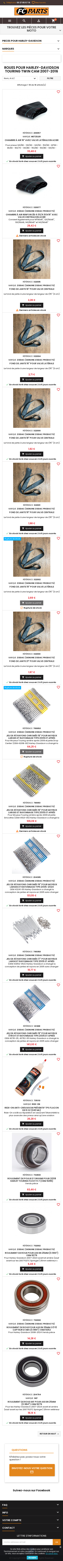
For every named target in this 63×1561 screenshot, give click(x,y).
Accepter (32, 1558)
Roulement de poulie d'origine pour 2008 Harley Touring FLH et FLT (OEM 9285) (31, 1179)
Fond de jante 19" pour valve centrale (31, 512)
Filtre (50, 78)
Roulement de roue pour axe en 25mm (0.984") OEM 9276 (31, 1254)
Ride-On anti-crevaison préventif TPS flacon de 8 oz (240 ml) (32, 1109)
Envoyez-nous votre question (32, 1468)
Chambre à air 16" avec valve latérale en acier (32, 140)
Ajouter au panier (31, 156)
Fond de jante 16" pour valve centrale (31, 289)
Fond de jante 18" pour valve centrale (31, 437)
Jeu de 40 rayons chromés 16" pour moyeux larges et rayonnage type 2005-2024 (31, 885)
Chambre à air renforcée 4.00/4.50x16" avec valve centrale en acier (32, 216)
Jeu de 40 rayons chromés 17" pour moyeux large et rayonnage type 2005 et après (31, 960)
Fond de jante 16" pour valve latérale (31, 363)
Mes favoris (38, 2)
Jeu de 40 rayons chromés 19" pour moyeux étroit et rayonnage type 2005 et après (31, 1034)
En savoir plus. (52, 1553)
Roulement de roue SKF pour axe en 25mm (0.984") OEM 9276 (32, 1403)
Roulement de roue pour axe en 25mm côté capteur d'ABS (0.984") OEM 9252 (32, 1328)
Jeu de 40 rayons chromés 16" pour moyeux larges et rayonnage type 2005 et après (31, 737)
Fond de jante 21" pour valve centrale (31, 661)
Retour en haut (49, 1433)
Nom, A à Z (20, 78)
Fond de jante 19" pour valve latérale (31, 586)
